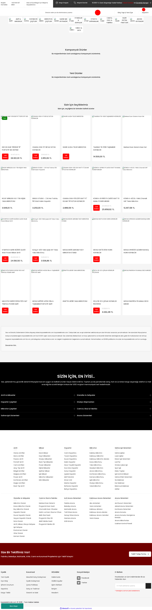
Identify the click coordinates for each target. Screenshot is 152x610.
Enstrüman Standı (20, 530)
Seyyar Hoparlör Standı (22, 518)
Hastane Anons (70, 518)
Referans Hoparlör (71, 486)
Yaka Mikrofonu (95, 465)
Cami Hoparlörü (70, 453)
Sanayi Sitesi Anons (71, 515)
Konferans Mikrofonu (98, 474)
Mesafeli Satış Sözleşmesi (36, 577)
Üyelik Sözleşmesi (33, 581)
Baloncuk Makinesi (122, 486)
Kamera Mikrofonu (97, 477)
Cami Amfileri (19, 465)
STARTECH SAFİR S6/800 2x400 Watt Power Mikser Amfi (13, 251)
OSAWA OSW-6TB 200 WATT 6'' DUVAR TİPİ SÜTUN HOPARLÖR (75, 199)
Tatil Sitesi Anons (70, 512)
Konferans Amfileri (21, 480)
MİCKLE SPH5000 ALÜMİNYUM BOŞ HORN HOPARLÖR (136, 251)
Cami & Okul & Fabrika (87, 408)
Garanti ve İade (32, 593)
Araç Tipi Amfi (19, 468)
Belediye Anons (70, 506)
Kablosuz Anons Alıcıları (98, 512)
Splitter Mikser (44, 471)
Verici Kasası (94, 518)
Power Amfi (18, 477)
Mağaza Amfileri (20, 474)
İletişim (54, 589)
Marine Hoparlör (70, 483)
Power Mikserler (45, 465)
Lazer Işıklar (119, 456)
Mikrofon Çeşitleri (9, 408)
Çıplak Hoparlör (70, 474)
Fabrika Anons (69, 503)
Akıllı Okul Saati (44, 515)
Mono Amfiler (19, 456)
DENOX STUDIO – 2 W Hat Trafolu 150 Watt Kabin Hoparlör (45, 199)
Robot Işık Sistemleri (122, 459)
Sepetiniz (4, 589)
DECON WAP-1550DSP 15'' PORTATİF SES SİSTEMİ (11, 148)
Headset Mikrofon (96, 468)
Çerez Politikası (32, 585)
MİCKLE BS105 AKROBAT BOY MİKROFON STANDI (73, 251)
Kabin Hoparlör (69, 462)
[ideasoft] (64, 608)
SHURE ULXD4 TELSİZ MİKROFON (74, 147)
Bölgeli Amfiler (19, 471)
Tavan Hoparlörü (70, 456)
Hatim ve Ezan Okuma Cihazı (50, 512)
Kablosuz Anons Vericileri (99, 515)
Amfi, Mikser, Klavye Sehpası (24, 524)
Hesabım (55, 593)
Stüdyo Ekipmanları (85, 402)
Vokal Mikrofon (95, 486)
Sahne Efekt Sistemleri (123, 477)
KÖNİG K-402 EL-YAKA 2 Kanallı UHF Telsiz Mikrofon (135, 199)
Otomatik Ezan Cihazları (48, 509)
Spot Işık (118, 468)
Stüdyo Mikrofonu (96, 483)
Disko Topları (120, 471)
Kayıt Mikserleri (44, 456)
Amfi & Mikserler (8, 395)
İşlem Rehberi (57, 585)
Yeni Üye (129, 12)
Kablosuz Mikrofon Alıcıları (99, 459)
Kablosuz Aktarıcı (96, 509)
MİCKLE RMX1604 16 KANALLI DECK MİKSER (136, 302)
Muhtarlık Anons (70, 509)
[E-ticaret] (75, 608)
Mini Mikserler (44, 480)
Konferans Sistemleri (123, 509)
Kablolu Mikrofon (96, 453)
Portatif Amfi (18, 462)
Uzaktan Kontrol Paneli (123, 523)
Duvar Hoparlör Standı (22, 515)
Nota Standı (18, 521)
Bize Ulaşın (14, 606)
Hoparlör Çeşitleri (9, 402)
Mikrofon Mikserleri (46, 477)
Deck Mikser (43, 453)
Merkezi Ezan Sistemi (47, 503)
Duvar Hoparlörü (70, 459)
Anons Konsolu (120, 512)
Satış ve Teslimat (33, 589)
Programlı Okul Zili (46, 518)
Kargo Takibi (5, 593)
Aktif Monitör (69, 477)
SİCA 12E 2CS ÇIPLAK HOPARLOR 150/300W (105, 302)
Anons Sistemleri (84, 415)
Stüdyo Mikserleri (45, 459)
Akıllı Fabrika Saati (45, 521)
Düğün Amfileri (19, 483)
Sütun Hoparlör (70, 471)
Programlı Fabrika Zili (47, 524)
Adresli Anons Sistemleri (124, 506)
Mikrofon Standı (20, 503)
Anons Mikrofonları (122, 520)
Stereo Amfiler (19, 453)
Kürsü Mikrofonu (96, 462)
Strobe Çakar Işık (121, 465)
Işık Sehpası (18, 527)
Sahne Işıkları (120, 453)
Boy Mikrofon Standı (21, 509)
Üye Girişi (4, 581)
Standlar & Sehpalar (86, 395)
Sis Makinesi (119, 480)
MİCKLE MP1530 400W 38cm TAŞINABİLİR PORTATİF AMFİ (43, 302)
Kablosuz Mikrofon (96, 456)
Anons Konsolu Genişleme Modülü (125, 516)
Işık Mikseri (43, 474)
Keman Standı (19, 536)
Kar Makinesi (119, 483)
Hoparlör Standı (19, 512)
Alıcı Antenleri (95, 503)
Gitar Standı (18, 533)
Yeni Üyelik (5, 577)
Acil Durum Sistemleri (123, 503)
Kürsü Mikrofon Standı (22, 506)
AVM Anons (68, 521)
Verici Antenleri (95, 506)
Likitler (117, 489)
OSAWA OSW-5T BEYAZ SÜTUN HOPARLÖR (44, 148)
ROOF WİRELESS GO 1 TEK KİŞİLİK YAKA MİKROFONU (13, 199)
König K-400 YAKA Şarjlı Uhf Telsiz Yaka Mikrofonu (45, 251)
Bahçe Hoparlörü (70, 489)
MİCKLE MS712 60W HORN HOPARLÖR (102, 251)
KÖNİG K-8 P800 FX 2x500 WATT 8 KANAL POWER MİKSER (106, 199)
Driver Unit (68, 480)
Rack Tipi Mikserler (46, 462)
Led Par (117, 462)
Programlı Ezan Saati (47, 506)
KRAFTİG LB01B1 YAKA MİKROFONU (75, 301)
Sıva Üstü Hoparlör (71, 468)
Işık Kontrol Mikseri (122, 474)
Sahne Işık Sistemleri (10, 415)
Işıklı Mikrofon (95, 480)
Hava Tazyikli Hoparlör (72, 465)
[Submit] (148, 586)
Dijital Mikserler (44, 468)
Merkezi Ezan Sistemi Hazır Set (135, 147)
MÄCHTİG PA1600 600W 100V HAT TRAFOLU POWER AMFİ (14, 302)
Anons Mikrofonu (96, 471)
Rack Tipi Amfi (19, 486)
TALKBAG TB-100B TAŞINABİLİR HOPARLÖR (104, 148)
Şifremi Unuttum (7, 585)
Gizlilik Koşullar (57, 581)
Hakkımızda (56, 577)
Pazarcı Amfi (18, 459)
